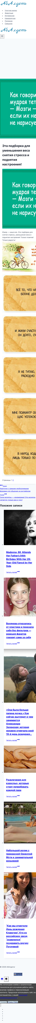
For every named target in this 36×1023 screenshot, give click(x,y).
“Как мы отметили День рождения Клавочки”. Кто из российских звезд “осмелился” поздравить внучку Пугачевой (17, 936)
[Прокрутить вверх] (2, 979)
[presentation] (20, 528)
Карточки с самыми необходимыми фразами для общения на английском (15, 488)
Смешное (8, 24)
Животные (9, 13)
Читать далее (13, 572)
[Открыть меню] (2, 36)
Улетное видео (11, 10)
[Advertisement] (18, 58)
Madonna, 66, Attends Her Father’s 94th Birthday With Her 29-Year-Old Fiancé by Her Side (19, 559)
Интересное (9, 16)
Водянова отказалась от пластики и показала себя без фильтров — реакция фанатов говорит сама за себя (20, 630)
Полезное (8, 21)
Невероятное (10, 18)
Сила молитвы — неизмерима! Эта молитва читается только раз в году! (17, 497)
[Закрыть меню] (0, 1005)
